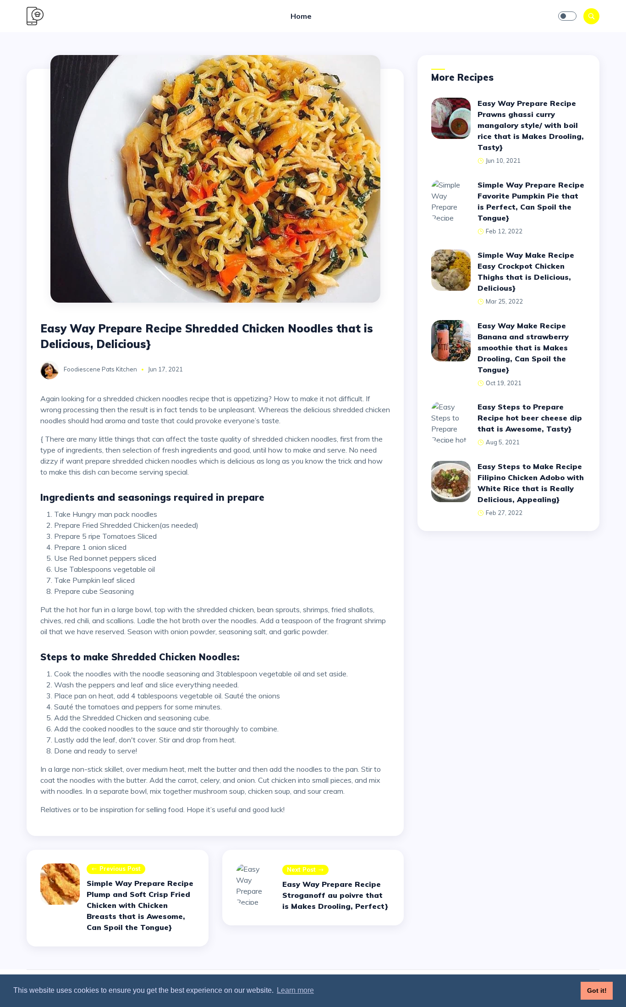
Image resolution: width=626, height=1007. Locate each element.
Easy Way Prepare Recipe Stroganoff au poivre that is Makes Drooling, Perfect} (335, 895)
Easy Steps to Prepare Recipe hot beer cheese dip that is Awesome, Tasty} (530, 417)
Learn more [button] (295, 990)
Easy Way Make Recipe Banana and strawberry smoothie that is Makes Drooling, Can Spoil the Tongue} (523, 347)
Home (301, 16)
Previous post (120, 868)
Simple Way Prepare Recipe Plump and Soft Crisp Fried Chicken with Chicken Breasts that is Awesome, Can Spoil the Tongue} (140, 905)
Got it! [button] (597, 990)
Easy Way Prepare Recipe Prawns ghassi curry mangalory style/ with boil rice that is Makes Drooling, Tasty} (531, 125)
